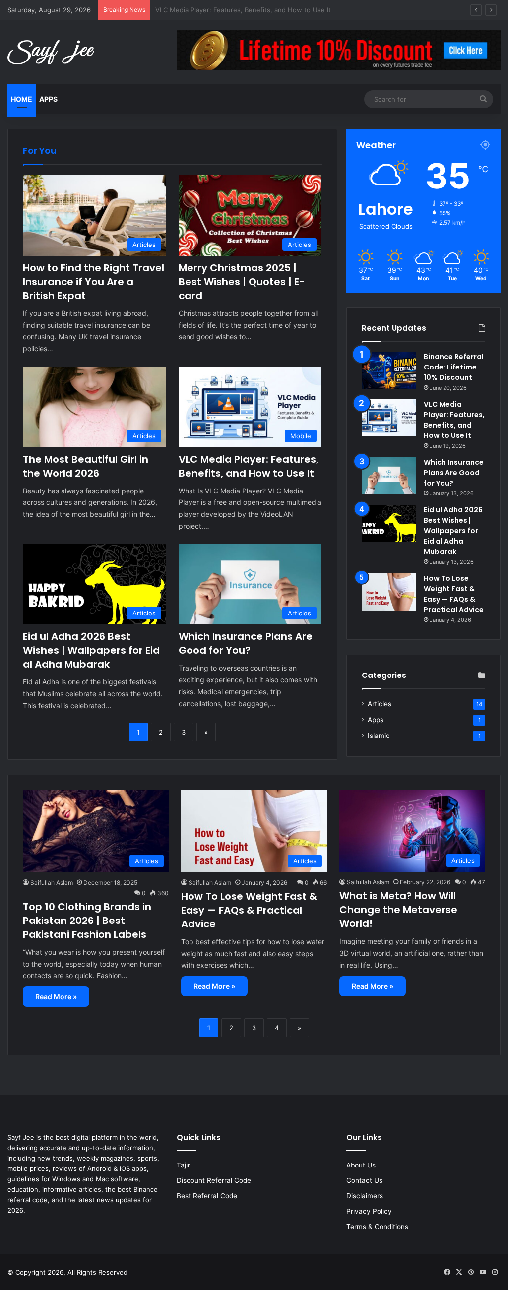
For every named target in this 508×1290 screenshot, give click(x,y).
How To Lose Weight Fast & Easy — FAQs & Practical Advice (454, 593)
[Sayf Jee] (50, 52)
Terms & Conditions (377, 1226)
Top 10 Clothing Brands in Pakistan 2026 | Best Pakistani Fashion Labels (87, 920)
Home (21, 99)
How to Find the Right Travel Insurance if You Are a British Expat (93, 282)
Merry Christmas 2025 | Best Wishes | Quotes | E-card (242, 282)
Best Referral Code (207, 1196)
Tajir (183, 1165)
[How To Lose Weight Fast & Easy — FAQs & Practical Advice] (389, 592)
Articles (379, 704)
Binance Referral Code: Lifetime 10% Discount (454, 367)
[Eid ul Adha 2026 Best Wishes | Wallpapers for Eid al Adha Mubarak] (389, 523)
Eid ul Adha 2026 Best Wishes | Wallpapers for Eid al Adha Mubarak (91, 650)
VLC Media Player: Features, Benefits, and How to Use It (248, 466)
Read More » (56, 996)
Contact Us (364, 1180)
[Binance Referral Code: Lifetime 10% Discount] (389, 370)
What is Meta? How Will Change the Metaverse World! (398, 909)
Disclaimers (364, 1196)
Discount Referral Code (214, 1180)
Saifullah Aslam (51, 882)
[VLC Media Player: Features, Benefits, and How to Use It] (389, 417)
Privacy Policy (369, 1211)
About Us (361, 1165)
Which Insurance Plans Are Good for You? (246, 643)
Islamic (379, 735)
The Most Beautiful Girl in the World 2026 (85, 466)
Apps (48, 99)
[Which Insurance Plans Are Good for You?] (389, 475)
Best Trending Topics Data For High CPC (217, 10)
